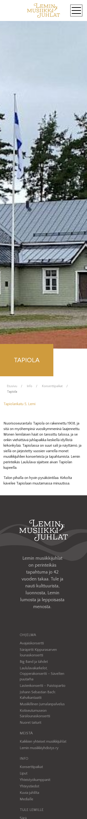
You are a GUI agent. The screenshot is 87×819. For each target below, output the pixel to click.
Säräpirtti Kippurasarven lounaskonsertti (38, 652)
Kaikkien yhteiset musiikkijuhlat (43, 741)
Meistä (26, 733)
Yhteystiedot (29, 786)
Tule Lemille (32, 810)
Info (29, 386)
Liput (23, 773)
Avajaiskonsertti (32, 643)
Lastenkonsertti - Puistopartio (42, 686)
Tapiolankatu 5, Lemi (19, 404)
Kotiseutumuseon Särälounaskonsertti (35, 713)
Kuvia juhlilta (29, 793)
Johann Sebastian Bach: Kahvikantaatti (38, 695)
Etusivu (12, 386)
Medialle (26, 799)
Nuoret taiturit (30, 722)
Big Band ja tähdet (34, 662)
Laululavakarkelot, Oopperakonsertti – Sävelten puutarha (42, 673)
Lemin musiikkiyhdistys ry (39, 748)
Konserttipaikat (52, 386)
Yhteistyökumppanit (35, 780)
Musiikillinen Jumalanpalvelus (42, 704)
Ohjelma (28, 635)
